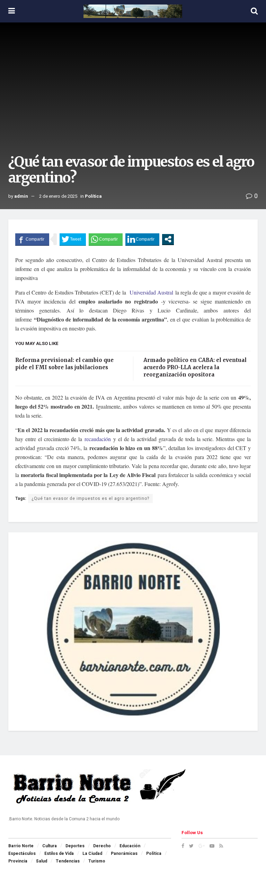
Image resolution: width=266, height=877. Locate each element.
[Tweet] (73, 239)
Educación (129, 846)
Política (93, 196)
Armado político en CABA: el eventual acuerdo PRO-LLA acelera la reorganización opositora (195, 367)
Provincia (17, 861)
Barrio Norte (21, 846)
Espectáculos (22, 853)
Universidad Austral (151, 292)
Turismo (96, 861)
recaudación (98, 438)
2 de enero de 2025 (58, 196)
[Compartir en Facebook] (32, 239)
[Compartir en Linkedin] (142, 239)
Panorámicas (124, 853)
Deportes (75, 846)
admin (21, 196)
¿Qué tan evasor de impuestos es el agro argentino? (90, 498)
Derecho (102, 846)
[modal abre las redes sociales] (168, 239)
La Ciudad (92, 853)
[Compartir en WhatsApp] (106, 239)
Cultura (49, 846)
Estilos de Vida (59, 853)
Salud (41, 861)
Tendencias (68, 861)
